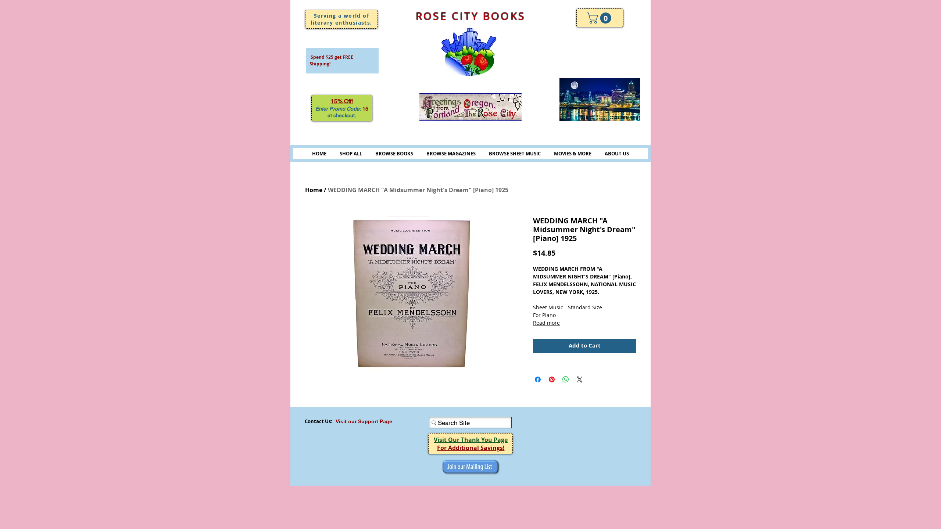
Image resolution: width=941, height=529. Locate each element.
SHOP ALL (351, 153)
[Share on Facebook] (537, 379)
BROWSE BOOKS (394, 153)
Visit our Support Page (364, 421)
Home (313, 190)
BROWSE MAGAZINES (451, 153)
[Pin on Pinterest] (551, 379)
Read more (546, 322)
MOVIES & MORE (572, 153)
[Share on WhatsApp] (565, 379)
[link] (600, 18)
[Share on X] (579, 379)
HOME (319, 153)
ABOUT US (617, 153)
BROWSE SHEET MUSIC (515, 153)
